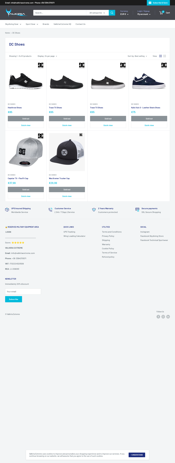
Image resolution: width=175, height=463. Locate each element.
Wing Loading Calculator (74, 236)
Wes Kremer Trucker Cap (59, 178)
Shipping (106, 240)
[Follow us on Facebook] (158, 316)
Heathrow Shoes (15, 107)
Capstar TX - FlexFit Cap (18, 178)
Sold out (25, 118)
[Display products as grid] (160, 56)
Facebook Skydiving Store (152, 236)
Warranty (106, 244)
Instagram (145, 231)
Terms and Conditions (112, 231)
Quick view (25, 125)
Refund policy (108, 257)
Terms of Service (109, 252)
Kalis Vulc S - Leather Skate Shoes (145, 107)
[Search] (112, 13)
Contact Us (80, 24)
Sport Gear (30, 24)
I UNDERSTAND (137, 455)
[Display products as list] (165, 56)
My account (142, 14)
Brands (46, 24)
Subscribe (13, 299)
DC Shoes (11, 104)
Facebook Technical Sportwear (154, 240)
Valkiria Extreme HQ (62, 24)
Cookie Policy (108, 248)
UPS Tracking (69, 231)
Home (7, 33)
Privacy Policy (108, 236)
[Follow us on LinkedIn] (168, 316)
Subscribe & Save (160, 3)
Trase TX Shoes (55, 107)
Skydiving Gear (11, 24)
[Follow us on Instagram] (163, 316)
